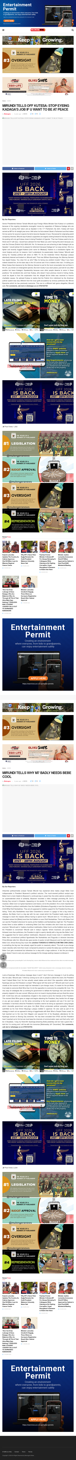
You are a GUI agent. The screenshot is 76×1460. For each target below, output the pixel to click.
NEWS (9, 101)
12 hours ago (7, 613)
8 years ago (17, 114)
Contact (17, 1452)
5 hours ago (7, 568)
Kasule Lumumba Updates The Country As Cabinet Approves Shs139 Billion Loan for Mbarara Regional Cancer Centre (10, 560)
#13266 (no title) (7, 1452)
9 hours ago (62, 568)
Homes (30, 1452)
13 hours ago (26, 603)
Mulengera (7, 114)
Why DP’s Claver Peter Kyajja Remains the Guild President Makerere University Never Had (28, 559)
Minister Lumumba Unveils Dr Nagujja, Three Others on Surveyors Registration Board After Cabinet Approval (28, 595)
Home (4, 101)
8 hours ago (25, 566)
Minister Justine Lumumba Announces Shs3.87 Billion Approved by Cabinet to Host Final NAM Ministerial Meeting (66, 560)
